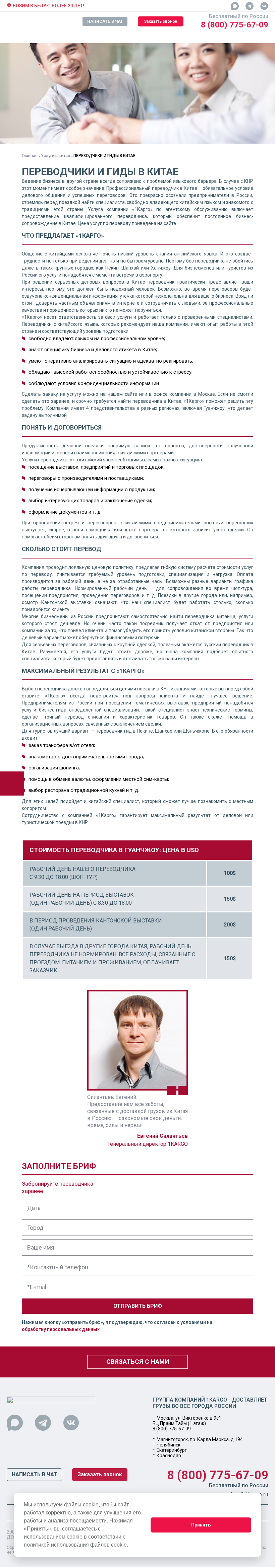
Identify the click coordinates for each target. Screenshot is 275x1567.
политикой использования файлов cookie (75, 1545)
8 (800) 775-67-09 (234, 24)
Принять (201, 1524)
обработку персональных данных (61, 1329)
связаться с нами (137, 1361)
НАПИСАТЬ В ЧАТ (105, 21)
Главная (30, 155)
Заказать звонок (160, 21)
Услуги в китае (55, 155)
